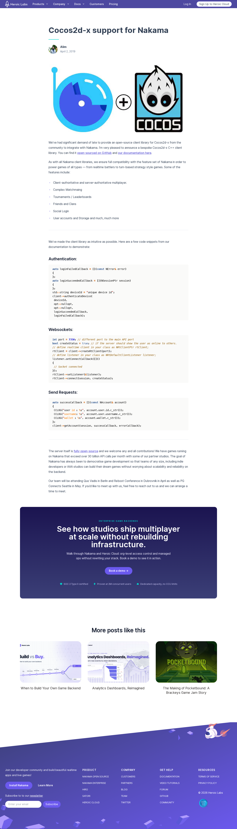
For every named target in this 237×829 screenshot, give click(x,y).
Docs (77, 4)
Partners (127, 783)
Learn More (45, 785)
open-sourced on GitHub (94, 153)
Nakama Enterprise (94, 783)
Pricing (113, 4)
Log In (187, 4)
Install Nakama (18, 785)
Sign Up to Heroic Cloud (214, 4)
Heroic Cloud (91, 802)
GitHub (164, 796)
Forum (164, 789)
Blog (124, 789)
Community (167, 802)
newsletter (36, 795)
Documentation (169, 776)
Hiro (85, 789)
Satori (86, 796)
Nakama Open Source (95, 776)
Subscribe (52, 804)
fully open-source (86, 451)
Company (59, 4)
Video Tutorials (170, 783)
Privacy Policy (207, 783)
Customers (97, 4)
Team (124, 796)
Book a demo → (118, 570)
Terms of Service (208, 776)
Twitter (126, 802)
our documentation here (134, 153)
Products (38, 4)
